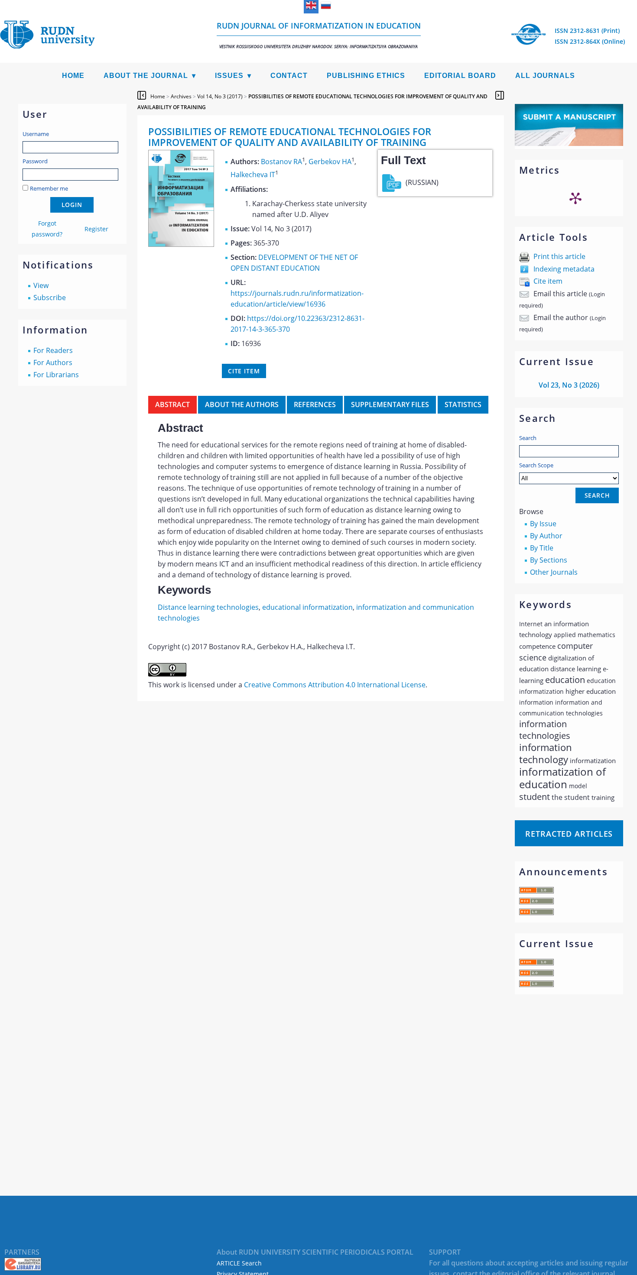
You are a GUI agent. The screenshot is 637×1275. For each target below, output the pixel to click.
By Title (541, 548)
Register (96, 229)
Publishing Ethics (366, 75)
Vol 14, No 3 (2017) (220, 96)
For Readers (53, 350)
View (41, 285)
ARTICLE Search (239, 1263)
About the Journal (146, 75)
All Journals (545, 75)
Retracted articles (569, 833)
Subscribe (49, 297)
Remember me (49, 188)
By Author (546, 535)
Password (35, 161)
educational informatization (307, 607)
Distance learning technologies (208, 607)
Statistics (463, 404)
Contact (289, 75)
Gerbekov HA (330, 161)
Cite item (547, 281)
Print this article (559, 256)
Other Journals (554, 572)
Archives (181, 96)
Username (36, 134)
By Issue (543, 523)
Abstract (172, 404)
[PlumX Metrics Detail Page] (575, 198)
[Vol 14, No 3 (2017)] (181, 244)
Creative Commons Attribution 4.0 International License (335, 684)
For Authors (52, 362)
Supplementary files (390, 404)
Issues (229, 75)
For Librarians (56, 374)
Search (527, 438)
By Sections (548, 560)
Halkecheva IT (253, 175)
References (315, 404)
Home (73, 75)
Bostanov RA (281, 161)
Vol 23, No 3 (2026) (569, 385)
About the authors (242, 404)
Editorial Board (460, 75)
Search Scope (536, 465)
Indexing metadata (564, 269)
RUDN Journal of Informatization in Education (319, 34)
